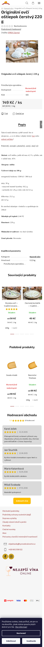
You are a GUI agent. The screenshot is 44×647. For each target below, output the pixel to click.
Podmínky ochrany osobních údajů (16, 515)
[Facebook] (5, 557)
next (40, 297)
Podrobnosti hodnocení (11, 31)
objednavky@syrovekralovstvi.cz (21, 545)
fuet (33, 137)
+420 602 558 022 (15, 550)
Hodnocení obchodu (21, 416)
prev (3, 297)
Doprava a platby (9, 519)
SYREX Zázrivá (14, 35)
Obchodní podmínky (10, 512)
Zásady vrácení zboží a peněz (14, 523)
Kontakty (6, 526)
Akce (4, 534)
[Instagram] (11, 557)
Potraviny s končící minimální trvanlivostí (19, 537)
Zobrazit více (21, 502)
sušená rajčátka (7, 140)
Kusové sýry (34, 257)
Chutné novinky (8, 530)
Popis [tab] (21, 125)
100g (7, 329)
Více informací (21, 627)
